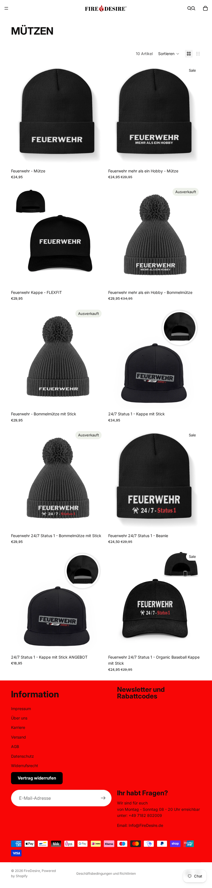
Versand (18, 737)
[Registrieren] (103, 798)
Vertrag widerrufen (37, 778)
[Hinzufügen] (192, 157)
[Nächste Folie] (95, 115)
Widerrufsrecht (24, 765)
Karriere (18, 727)
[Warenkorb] (205, 8)
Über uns (19, 718)
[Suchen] (189, 8)
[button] (168, 54)
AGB (15, 746)
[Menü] (6, 8)
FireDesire (32, 871)
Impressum (21, 708)
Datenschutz (22, 756)
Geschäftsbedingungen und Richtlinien (106, 873)
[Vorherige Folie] (19, 115)
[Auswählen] (95, 157)
